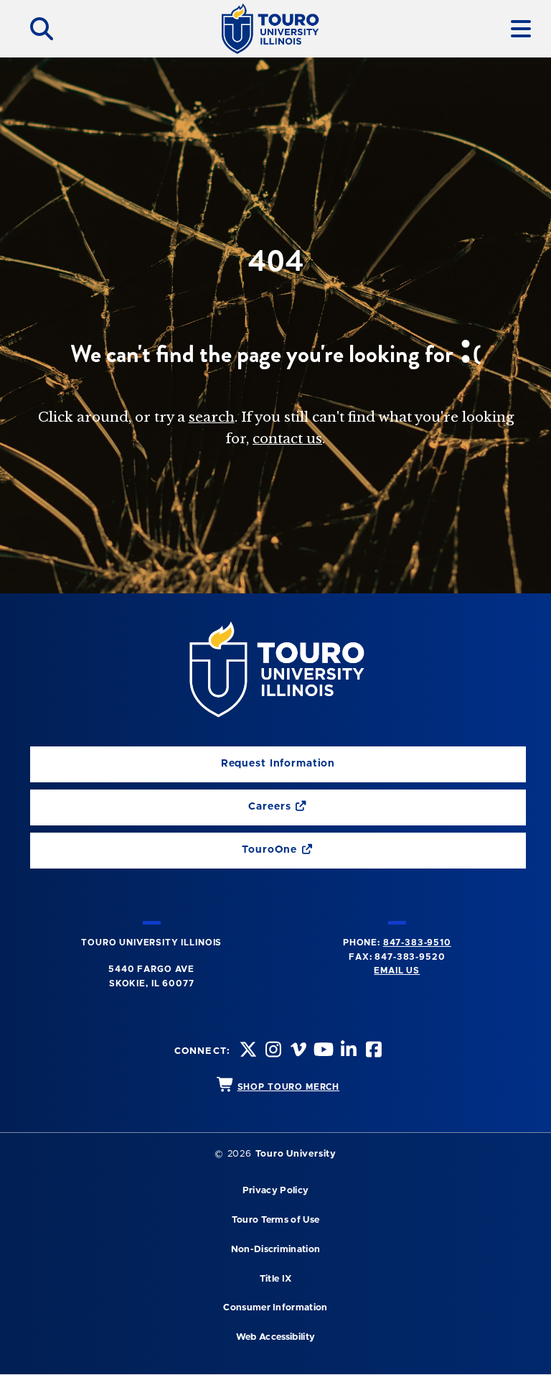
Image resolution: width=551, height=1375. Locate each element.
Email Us (397, 970)
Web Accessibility (275, 1337)
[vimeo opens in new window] (297, 1051)
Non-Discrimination (276, 1249)
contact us (287, 438)
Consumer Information (275, 1307)
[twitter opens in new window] (246, 1051)
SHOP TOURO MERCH (288, 1087)
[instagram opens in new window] (272, 1051)
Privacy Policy (275, 1190)
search (212, 417)
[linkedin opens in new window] (347, 1051)
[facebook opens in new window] (372, 1051)
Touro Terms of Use (276, 1220)
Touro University (295, 1154)
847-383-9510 (417, 942)
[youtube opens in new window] (322, 1051)
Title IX (276, 1279)
